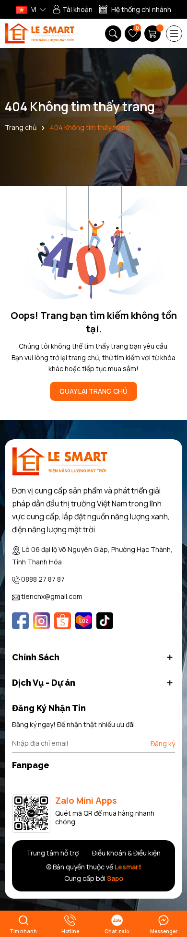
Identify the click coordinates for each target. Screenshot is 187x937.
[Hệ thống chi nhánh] (135, 9)
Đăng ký (163, 743)
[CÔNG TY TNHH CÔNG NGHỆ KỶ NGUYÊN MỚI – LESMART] (40, 34)
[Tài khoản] (72, 9)
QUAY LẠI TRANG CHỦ (93, 391)
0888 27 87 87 (43, 579)
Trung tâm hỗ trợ (52, 852)
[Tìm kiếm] (113, 33)
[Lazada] (83, 620)
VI (33, 9)
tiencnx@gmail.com (51, 596)
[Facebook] (20, 620)
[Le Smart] (60, 461)
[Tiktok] (104, 620)
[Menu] (174, 33)
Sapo (115, 878)
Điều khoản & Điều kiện (126, 852)
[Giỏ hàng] (153, 33)
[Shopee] (62, 620)
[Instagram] (41, 620)
